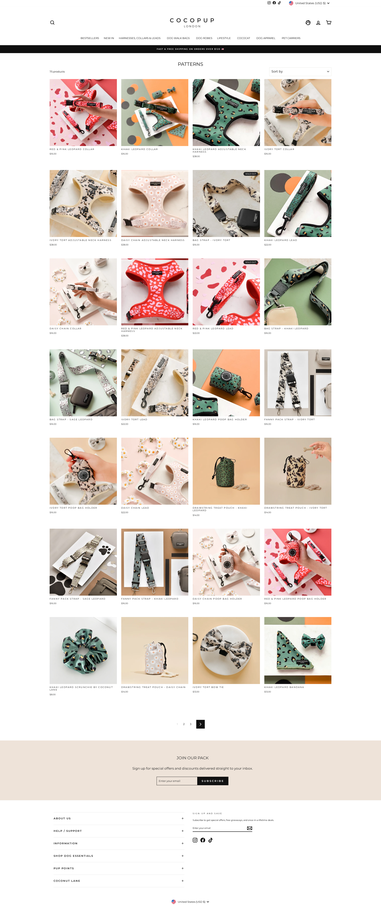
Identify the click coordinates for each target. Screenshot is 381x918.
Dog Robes (204, 38)
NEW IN (109, 38)
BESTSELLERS (90, 38)
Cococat (244, 38)
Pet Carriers (291, 38)
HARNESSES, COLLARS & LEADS (140, 38)
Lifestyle (224, 38)
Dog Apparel (266, 38)
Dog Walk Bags (178, 38)
